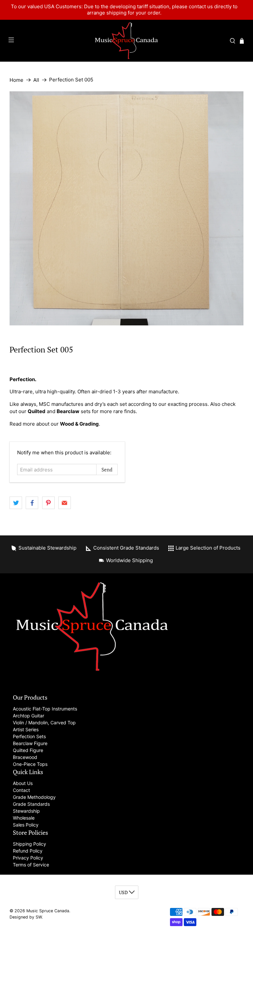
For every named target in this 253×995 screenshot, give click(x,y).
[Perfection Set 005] (126, 208)
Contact (21, 790)
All (36, 79)
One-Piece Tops (30, 764)
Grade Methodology (34, 797)
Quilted (36, 411)
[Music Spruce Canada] (126, 40)
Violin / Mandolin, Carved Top (44, 722)
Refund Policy (27, 851)
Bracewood (25, 757)
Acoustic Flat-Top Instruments (45, 708)
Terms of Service (31, 864)
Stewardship (26, 811)
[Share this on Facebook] (32, 503)
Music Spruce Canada (47, 910)
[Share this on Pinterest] (48, 503)
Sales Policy (26, 825)
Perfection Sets (29, 736)
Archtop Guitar (28, 715)
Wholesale (24, 818)
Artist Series (26, 729)
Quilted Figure (28, 750)
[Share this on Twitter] (16, 503)
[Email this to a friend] (64, 503)
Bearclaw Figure (30, 743)
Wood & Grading (79, 424)
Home (16, 79)
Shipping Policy (29, 844)
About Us (23, 783)
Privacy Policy (28, 857)
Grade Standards (31, 804)
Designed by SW (26, 917)
